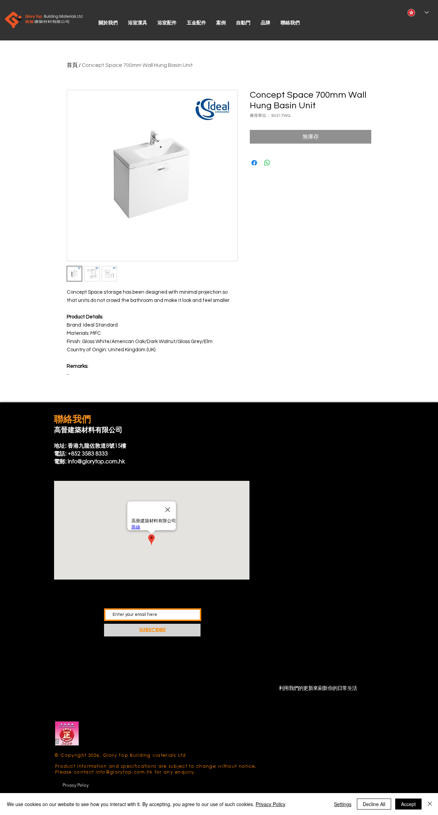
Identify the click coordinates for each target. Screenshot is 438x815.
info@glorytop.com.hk (96, 461)
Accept (408, 804)
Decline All (374, 804)
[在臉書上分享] (254, 163)
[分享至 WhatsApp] (267, 163)
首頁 (72, 65)
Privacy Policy (270, 804)
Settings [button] (342, 804)
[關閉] (430, 804)
